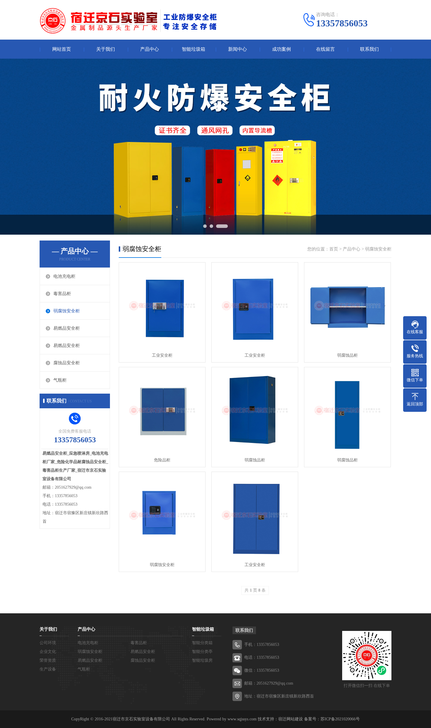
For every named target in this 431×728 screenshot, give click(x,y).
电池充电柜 (64, 276)
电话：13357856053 (261, 657)
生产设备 (48, 669)
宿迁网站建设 (290, 719)
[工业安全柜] (162, 306)
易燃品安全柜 (66, 328)
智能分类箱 (202, 643)
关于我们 (105, 49)
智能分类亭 (202, 651)
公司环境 (48, 643)
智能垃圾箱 (193, 49)
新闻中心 (237, 49)
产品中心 (149, 49)
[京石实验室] (215, 147)
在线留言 (325, 49)
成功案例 (281, 49)
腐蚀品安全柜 (66, 362)
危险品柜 (162, 460)
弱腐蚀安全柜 (66, 311)
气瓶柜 (60, 380)
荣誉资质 (48, 660)
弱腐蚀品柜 (347, 355)
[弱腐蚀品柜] (347, 306)
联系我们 (369, 49)
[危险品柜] (162, 410)
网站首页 (61, 49)
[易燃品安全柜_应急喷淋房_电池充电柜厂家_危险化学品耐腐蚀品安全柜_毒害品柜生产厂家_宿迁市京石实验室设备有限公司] (129, 20)
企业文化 (48, 651)
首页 (333, 249)
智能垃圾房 (202, 660)
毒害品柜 (62, 293)
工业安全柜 (162, 355)
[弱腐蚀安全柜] (162, 515)
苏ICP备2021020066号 (340, 719)
